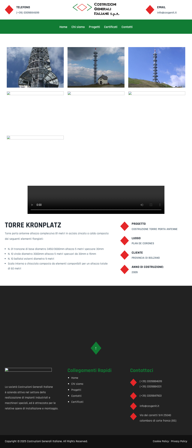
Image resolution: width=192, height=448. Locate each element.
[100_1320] (96, 87)
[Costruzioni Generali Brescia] (35, 87)
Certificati (110, 27)
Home (63, 27)
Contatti (127, 27)
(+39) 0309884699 (151, 381)
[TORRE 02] (35, 132)
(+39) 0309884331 (150, 387)
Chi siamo (78, 27)
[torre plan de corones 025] (96, 132)
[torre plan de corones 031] (35, 176)
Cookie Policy (161, 441)
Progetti (94, 27)
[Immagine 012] (156, 87)
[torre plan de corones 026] (156, 132)
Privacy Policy (179, 441)
